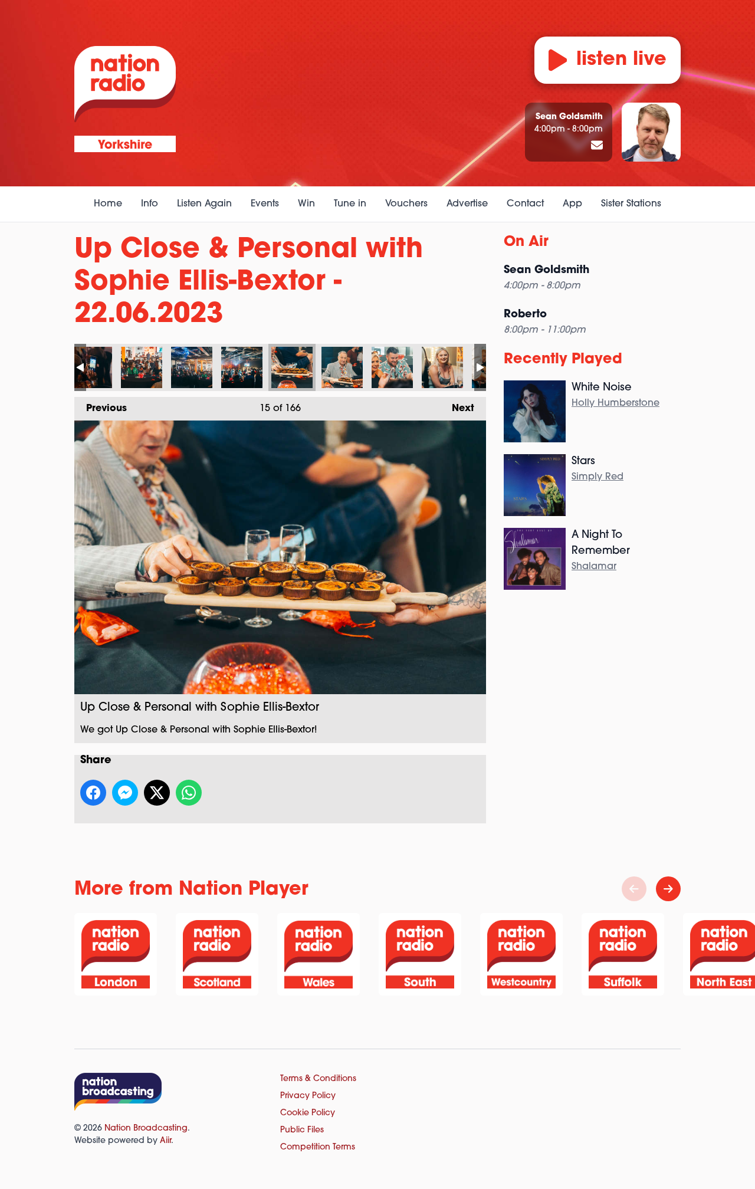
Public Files (302, 1130)
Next (457, 408)
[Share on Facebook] (93, 793)
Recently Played (563, 360)
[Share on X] (157, 793)
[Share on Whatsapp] (189, 793)
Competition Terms (317, 1147)
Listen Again (204, 204)
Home (108, 204)
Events (265, 204)
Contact (525, 204)
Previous (100, 408)
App (572, 204)
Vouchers (406, 204)
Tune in (350, 204)
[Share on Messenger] (125, 793)
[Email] (597, 146)
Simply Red (597, 477)
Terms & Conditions (318, 1079)
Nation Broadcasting (146, 1128)
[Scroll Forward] (668, 888)
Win (306, 204)
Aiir (165, 1141)
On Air (526, 242)
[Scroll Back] (634, 888)
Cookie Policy (307, 1113)
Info (149, 204)
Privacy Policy (308, 1096)
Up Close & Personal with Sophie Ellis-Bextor (91, 367)
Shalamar (594, 566)
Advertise (467, 204)
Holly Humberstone (615, 403)
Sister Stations (631, 204)
